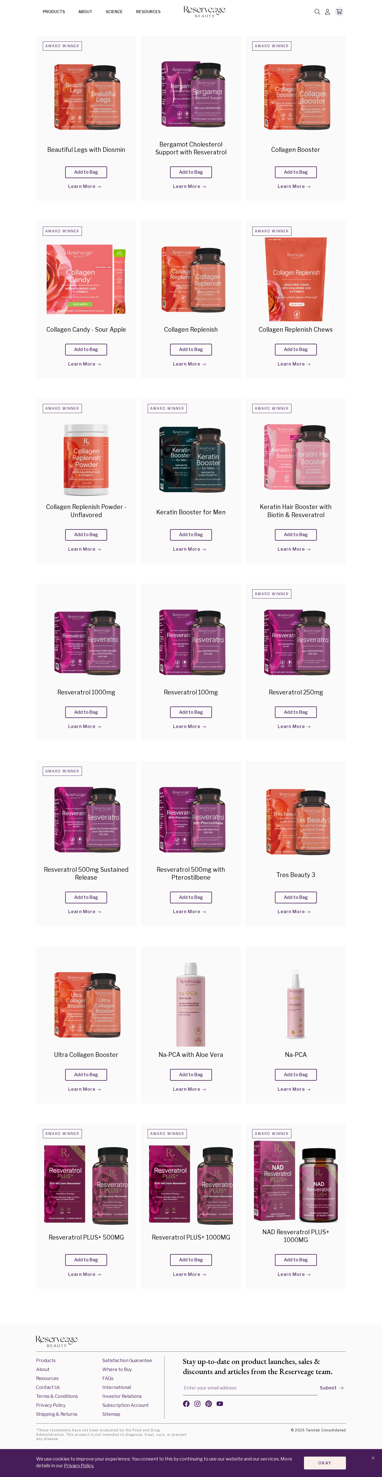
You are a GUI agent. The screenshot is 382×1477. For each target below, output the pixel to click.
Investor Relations (122, 1396)
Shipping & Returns (56, 1414)
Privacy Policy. (79, 1465)
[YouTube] (219, 1405)
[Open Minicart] (339, 11)
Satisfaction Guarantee (127, 1360)
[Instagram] (197, 1405)
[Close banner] (373, 1458)
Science (114, 11)
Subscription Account (125, 1405)
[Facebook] (186, 1405)
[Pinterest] (208, 1405)
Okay (325, 1462)
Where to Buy (117, 1369)
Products (54, 11)
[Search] (317, 12)
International (116, 1387)
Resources (148, 11)
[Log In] (327, 12)
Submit (328, 1388)
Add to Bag (86, 172)
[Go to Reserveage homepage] (57, 1342)
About (85, 11)
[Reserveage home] (205, 12)
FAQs (108, 1378)
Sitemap (111, 1414)
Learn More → (85, 186)
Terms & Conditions (57, 1396)
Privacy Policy (50, 1405)
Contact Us (48, 1387)
